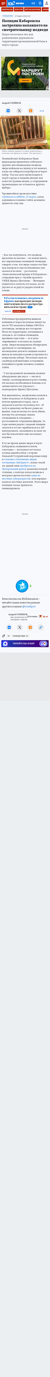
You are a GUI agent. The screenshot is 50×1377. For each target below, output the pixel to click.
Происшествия (8, 16)
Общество (8, 311)
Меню (3, 3)
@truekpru (29, 606)
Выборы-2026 (7, 9)
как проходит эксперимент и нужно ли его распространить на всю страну (23, 303)
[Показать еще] (42, 111)
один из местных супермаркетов (21, 477)
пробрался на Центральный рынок (19, 467)
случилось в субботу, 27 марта (19, 197)
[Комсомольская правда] (16, 3)
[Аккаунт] (46, 3)
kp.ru (45, 616)
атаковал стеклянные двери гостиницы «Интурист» (19, 460)
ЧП (8, 636)
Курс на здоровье (32, 9)
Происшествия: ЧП (20, 636)
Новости (19, 9)
